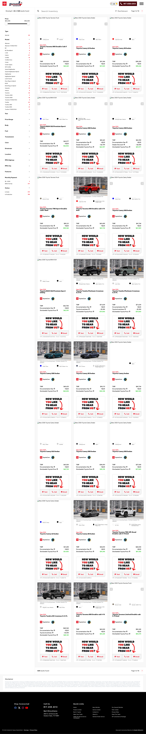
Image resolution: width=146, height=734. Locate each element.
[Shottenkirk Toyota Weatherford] (15, 3)
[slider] (6, 23)
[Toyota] (4, 4)
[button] (106, 24)
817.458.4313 (129, 4)
